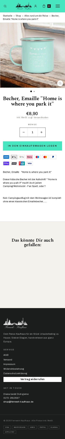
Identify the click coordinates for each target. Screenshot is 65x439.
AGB (5, 355)
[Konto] (35, 6)
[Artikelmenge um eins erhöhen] (41, 132)
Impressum (9, 364)
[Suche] (5, 6)
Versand (7, 360)
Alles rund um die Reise (36, 16)
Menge (32, 125)
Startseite (7, 16)
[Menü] (59, 6)
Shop (18, 16)
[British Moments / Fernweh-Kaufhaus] (24, 6)
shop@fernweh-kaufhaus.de (18, 402)
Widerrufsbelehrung (13, 369)
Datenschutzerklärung (15, 373)
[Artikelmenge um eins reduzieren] (24, 132)
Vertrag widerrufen (32, 379)
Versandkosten (41, 117)
